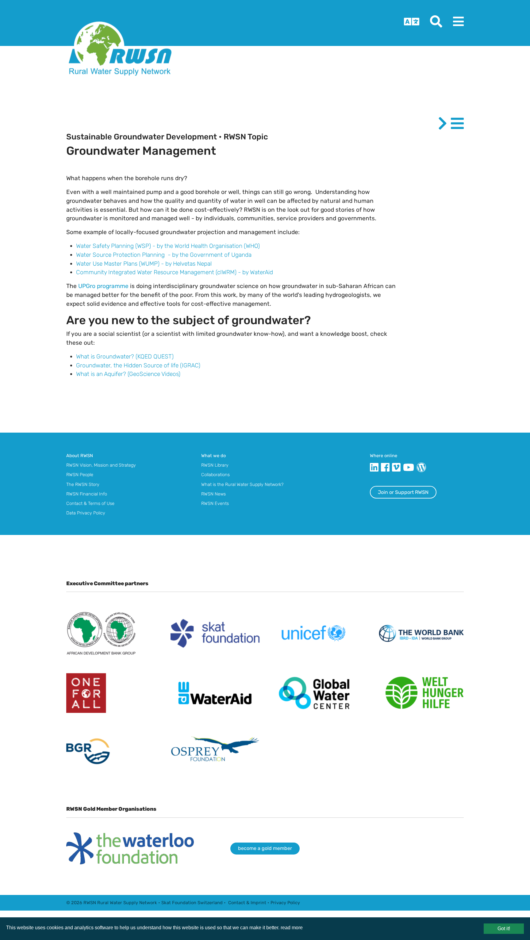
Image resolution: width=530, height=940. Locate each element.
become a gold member (265, 848)
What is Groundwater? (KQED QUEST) (125, 356)
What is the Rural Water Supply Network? (242, 484)
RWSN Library (215, 465)
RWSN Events (215, 503)
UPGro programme (103, 286)
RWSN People (79, 474)
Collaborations (215, 474)
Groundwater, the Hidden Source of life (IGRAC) (138, 365)
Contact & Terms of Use (90, 503)
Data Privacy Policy (85, 513)
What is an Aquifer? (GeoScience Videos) (128, 373)
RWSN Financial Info (86, 494)
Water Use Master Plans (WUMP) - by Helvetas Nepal (144, 263)
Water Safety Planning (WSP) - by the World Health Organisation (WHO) (168, 245)
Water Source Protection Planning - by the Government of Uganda (164, 254)
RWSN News (213, 494)
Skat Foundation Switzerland (192, 902)
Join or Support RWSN (403, 492)
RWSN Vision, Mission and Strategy (101, 465)
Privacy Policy (285, 902)
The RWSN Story (82, 484)
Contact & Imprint (247, 902)
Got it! (503, 928)
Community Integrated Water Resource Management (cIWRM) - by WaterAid (174, 272)
